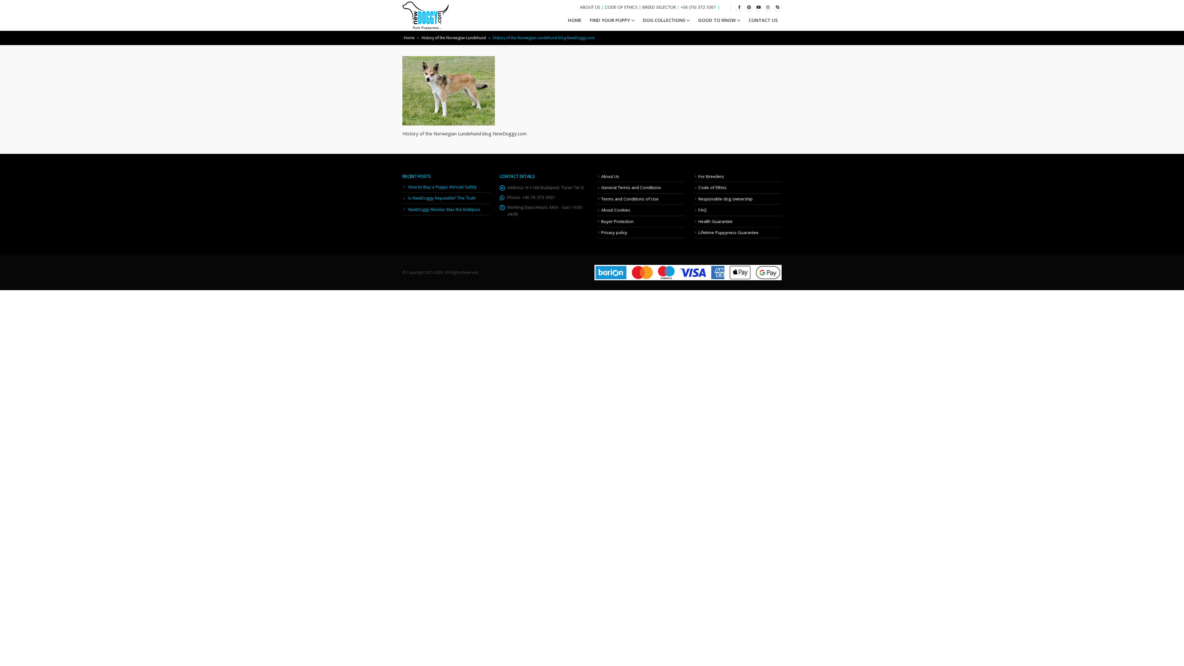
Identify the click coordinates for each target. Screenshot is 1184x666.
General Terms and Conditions (631, 187)
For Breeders (711, 176)
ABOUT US (590, 7)
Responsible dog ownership (725, 199)
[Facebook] (739, 7)
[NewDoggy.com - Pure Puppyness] (425, 15)
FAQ (702, 210)
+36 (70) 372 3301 (698, 7)
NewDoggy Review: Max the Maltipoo (444, 209)
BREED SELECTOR (659, 7)
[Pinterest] (749, 7)
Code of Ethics (712, 187)
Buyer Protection (617, 221)
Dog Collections (664, 20)
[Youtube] (758, 7)
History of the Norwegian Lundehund (453, 37)
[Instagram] (768, 7)
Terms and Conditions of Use (630, 199)
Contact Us (763, 20)
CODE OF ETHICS (621, 7)
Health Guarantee (715, 221)
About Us (610, 176)
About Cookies (615, 210)
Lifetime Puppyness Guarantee (728, 232)
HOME (575, 20)
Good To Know (717, 20)
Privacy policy (614, 232)
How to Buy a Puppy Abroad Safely (442, 187)
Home (409, 37)
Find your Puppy (610, 20)
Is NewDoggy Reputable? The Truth (442, 198)
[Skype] (777, 7)
